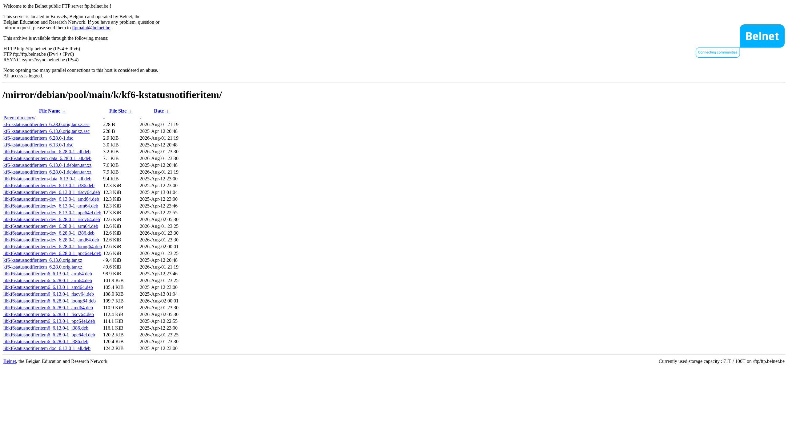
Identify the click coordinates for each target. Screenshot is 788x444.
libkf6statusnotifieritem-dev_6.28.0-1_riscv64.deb (51, 219)
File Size (118, 110)
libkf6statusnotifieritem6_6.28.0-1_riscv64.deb (48, 314)
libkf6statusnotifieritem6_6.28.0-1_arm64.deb (47, 280)
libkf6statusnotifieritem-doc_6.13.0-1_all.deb (46, 348)
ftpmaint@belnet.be (91, 27)
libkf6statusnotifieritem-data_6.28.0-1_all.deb (47, 158)
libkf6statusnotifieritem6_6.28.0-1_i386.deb (45, 341)
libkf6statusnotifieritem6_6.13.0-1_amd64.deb (48, 287)
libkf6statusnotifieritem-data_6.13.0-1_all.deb (47, 178)
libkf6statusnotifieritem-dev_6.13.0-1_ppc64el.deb (52, 212)
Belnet (9, 361)
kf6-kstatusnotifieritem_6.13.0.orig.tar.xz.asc (46, 131)
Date (159, 110)
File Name (49, 110)
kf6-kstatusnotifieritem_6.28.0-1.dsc (38, 138)
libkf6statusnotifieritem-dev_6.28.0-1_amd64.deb (51, 239)
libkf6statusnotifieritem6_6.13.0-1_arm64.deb (47, 273)
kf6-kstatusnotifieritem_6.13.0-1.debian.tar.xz (47, 165)
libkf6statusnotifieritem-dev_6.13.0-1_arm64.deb (50, 205)
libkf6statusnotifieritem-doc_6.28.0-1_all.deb (46, 151)
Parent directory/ (19, 117)
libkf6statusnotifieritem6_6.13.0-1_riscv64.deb (48, 294)
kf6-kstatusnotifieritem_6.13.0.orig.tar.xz (42, 260)
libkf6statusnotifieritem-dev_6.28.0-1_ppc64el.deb (52, 253)
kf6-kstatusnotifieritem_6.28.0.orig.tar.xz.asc (46, 124)
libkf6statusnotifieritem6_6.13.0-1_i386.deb (45, 328)
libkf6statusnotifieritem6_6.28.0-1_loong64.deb (49, 300)
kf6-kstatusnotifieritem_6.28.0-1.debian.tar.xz (47, 172)
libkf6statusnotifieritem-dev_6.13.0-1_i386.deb (48, 185)
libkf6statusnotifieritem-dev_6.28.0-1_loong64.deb (52, 246)
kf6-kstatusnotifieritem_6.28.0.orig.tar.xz (42, 266)
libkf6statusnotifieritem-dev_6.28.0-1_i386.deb (48, 233)
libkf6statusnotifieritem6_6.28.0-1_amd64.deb (48, 307)
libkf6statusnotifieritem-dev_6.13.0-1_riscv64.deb (51, 192)
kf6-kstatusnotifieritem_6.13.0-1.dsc (38, 144)
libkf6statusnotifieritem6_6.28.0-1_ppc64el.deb (49, 334)
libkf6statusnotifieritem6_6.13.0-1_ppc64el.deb (49, 321)
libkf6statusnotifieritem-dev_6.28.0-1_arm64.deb (50, 226)
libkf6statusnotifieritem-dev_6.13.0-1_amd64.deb (51, 199)
